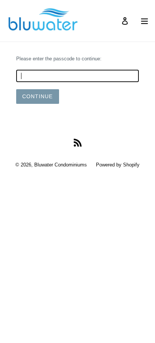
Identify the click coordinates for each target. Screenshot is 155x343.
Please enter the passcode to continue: (59, 58)
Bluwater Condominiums (60, 165)
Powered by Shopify (118, 165)
